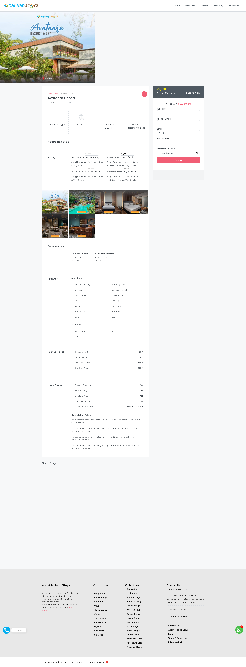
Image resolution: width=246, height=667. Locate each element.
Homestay (218, 5)
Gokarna (98, 601)
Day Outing (132, 589)
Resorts (204, 5)
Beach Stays (100, 597)
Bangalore (99, 593)
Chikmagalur (100, 610)
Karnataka (190, 5)
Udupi (97, 606)
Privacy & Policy (176, 642)
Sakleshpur (99, 630)
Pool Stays (132, 593)
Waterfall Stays (134, 601)
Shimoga (98, 635)
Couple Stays (133, 605)
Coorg (97, 614)
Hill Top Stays (133, 597)
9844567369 (184, 104)
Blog (170, 634)
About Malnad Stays (178, 630)
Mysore (98, 626)
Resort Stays (133, 630)
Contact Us (173, 625)
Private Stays (133, 610)
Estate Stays (133, 634)
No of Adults (163, 139)
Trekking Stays (134, 647)
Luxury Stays (133, 618)
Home (177, 5)
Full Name (161, 109)
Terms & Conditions (177, 638)
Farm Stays (132, 626)
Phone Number (164, 119)
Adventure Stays (135, 643)
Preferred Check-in (166, 148)
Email (159, 129)
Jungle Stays (100, 618)
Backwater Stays (135, 639)
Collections (233, 5)
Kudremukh (100, 622)
